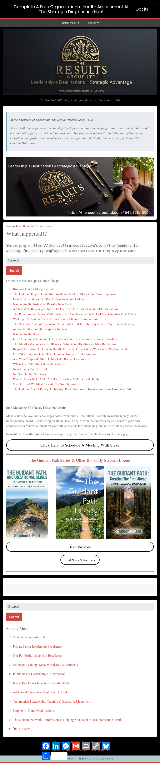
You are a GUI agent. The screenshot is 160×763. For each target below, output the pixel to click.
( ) (25, 729)
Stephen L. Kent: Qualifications (34, 710)
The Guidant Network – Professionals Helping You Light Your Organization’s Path (67, 719)
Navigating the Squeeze (28, 334)
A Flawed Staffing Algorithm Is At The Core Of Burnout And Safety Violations (65, 309)
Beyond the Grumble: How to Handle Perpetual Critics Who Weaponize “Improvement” (70, 349)
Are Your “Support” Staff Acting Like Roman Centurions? (51, 359)
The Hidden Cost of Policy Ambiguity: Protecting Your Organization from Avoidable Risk (72, 389)
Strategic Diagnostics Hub (30, 637)
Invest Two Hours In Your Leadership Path (41, 683)
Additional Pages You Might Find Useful (40, 692)
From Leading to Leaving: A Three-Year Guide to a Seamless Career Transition (65, 339)
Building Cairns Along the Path (33, 289)
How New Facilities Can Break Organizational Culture (49, 299)
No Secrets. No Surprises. (30, 374)
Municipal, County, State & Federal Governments (45, 664)
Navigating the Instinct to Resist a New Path (42, 304)
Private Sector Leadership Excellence (37, 646)
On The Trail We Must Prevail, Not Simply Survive (46, 384)
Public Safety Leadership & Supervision (39, 674)
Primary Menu (68, 22)
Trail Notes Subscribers (80, 560)
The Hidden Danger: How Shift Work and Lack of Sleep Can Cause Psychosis (64, 294)
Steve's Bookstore (80, 547)
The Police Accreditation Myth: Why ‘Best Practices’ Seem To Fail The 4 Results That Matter (74, 314)
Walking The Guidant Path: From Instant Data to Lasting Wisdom (56, 319)
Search (92, 22)
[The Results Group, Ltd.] (80, 93)
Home (26, 226)
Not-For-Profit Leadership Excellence (37, 655)
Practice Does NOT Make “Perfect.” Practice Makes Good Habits (56, 379)
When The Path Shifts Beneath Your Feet (40, 364)
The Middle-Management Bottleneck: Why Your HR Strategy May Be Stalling (64, 344)
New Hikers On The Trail (30, 369)
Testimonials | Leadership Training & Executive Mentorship (52, 701)
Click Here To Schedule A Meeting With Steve (79, 445)
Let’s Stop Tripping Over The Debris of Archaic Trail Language (55, 354)
